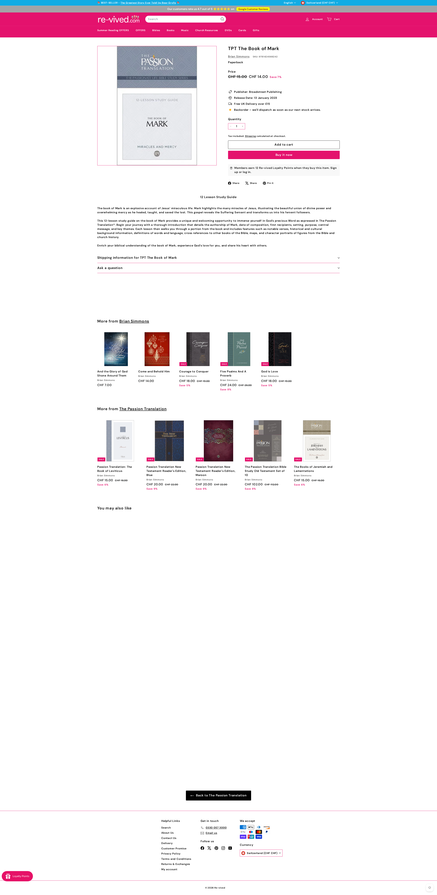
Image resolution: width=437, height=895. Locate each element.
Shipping (250, 136)
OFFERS (140, 30)
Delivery (167, 843)
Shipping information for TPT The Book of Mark (137, 257)
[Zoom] (156, 105)
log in (247, 172)
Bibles (156, 30)
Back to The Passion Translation (221, 795)
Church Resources (206, 30)
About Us (167, 833)
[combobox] (185, 19)
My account (169, 869)
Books (170, 30)
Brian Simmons (238, 56)
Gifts (256, 30)
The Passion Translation (143, 408)
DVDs (228, 30)
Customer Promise (174, 848)
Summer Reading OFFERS (113, 30)
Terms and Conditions (176, 859)
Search (166, 827)
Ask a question (110, 268)
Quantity (234, 119)
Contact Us (169, 838)
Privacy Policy (171, 853)
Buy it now (284, 155)
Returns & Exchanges (175, 864)
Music (184, 30)
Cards (242, 30)
